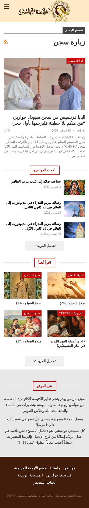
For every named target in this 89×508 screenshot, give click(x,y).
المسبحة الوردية (30, 475)
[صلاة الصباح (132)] (23, 285)
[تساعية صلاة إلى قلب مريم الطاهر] (75, 187)
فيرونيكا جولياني (58, 475)
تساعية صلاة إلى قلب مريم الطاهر (36, 181)
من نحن (69, 468)
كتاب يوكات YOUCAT (71, 313)
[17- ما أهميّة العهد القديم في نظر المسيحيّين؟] (66, 323)
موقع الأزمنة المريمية (30, 468)
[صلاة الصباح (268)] (66, 285)
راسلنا (55, 468)
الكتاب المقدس (45, 482)
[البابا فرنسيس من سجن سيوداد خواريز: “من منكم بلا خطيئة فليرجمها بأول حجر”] (44, 84)
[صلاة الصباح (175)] (23, 323)
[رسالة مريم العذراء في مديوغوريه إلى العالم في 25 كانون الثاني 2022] (75, 209)
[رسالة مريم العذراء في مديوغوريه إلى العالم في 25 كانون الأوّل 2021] (75, 230)
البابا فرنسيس (76, 60)
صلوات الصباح (76, 274)
